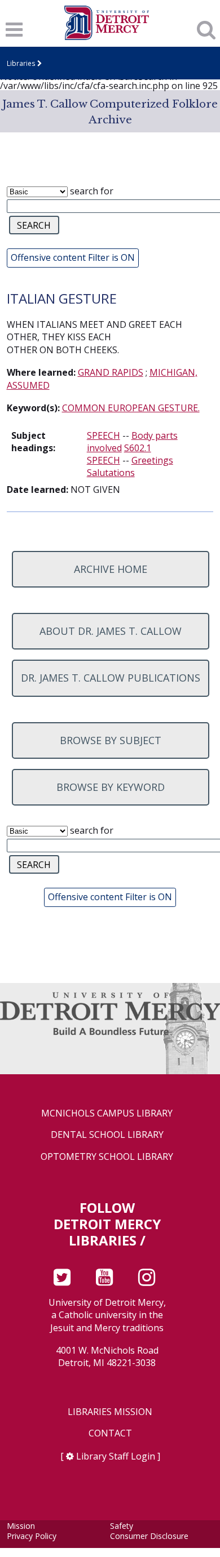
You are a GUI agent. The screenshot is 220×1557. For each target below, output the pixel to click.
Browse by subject (110, 740)
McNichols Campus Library (107, 1113)
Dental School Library (107, 1134)
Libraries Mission (110, 1412)
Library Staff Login (115, 1456)
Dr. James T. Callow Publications (110, 677)
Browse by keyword (110, 787)
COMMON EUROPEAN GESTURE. (131, 408)
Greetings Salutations (130, 466)
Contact (110, 1433)
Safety (121, 1525)
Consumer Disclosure (149, 1536)
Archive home (110, 569)
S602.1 (137, 448)
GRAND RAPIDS (110, 372)
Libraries (21, 63)
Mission (21, 1525)
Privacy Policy (31, 1536)
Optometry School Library (107, 1156)
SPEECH (103, 435)
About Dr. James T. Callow (110, 631)
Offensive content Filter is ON (73, 257)
